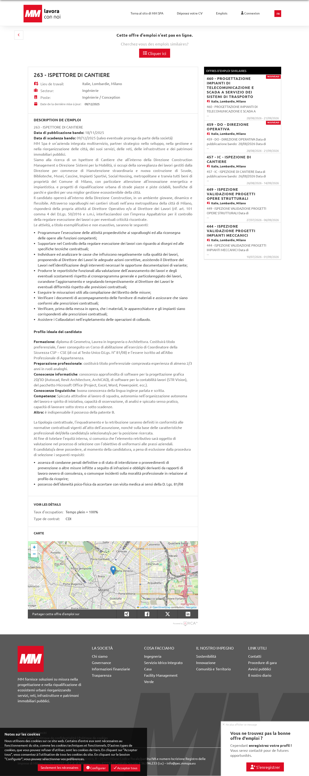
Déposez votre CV (189, 13)
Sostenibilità (206, 656)
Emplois (221, 13)
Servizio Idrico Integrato (163, 663)
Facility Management (161, 675)
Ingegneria (152, 656)
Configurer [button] (98, 768)
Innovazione (206, 663)
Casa (148, 669)
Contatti (254, 656)
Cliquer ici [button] (156, 53)
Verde (149, 682)
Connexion (252, 13)
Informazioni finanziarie (111, 669)
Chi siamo (99, 656)
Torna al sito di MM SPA (147, 13)
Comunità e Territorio (213, 669)
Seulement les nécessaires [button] (59, 767)
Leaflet (143, 607)
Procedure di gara (262, 663)
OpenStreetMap (161, 607)
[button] (18, 35)
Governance (101, 663)
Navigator (191, 607)
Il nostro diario (259, 675)
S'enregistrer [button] (267, 767)
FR (278, 13)
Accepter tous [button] (126, 768)
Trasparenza (101, 675)
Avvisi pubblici (259, 669)
